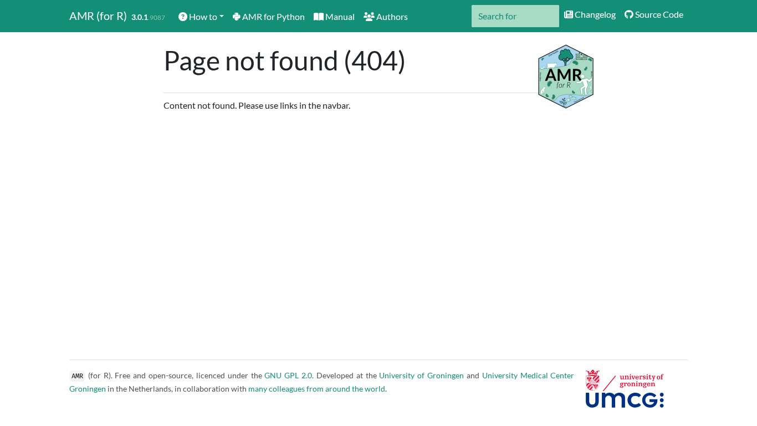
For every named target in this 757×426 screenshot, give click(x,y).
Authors (391, 16)
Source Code (658, 14)
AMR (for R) (98, 15)
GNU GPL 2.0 (288, 375)
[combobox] (515, 16)
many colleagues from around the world (316, 388)
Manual (339, 16)
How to (202, 16)
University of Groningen (421, 375)
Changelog (594, 14)
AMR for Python (273, 16)
